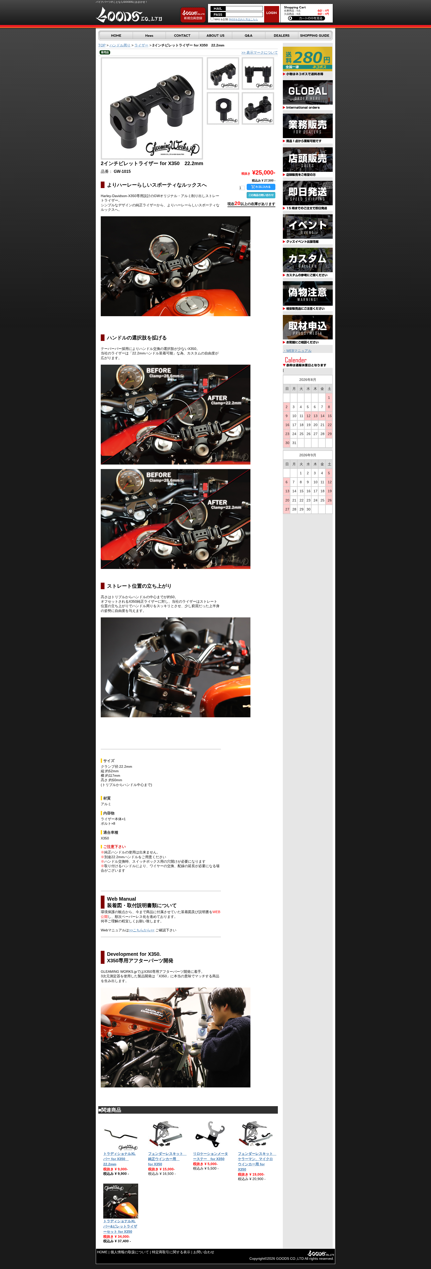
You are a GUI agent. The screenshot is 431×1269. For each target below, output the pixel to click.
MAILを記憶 (221, 19)
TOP (102, 45)
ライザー (141, 45)
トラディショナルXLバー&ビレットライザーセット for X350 (120, 1226)
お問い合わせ (203, 1252)
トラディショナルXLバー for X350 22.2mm (119, 1159)
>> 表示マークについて (259, 52)
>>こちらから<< (141, 930)
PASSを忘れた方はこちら (243, 19)
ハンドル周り (119, 45)
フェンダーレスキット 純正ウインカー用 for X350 (167, 1159)
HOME (102, 1252)
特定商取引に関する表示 (171, 1252)
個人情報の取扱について (129, 1252)
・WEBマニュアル (297, 351)
